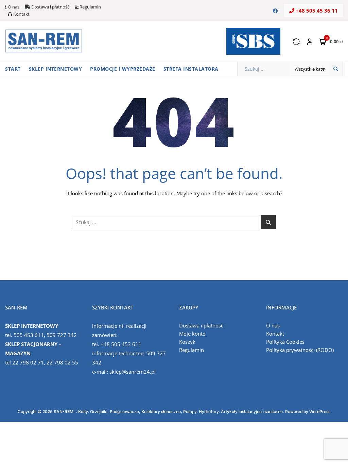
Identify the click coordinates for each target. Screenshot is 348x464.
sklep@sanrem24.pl (132, 371)
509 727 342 (62, 335)
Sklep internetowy (55, 69)
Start (13, 69)
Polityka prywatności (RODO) (300, 349)
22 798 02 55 (62, 362)
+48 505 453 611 (121, 344)
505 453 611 (29, 335)
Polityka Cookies (285, 341)
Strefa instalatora (191, 69)
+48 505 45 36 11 (316, 10)
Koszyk (187, 341)
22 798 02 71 (28, 362)
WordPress (319, 411)
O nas (13, 7)
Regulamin (90, 7)
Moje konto (192, 333)
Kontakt (21, 14)
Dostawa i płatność (49, 7)
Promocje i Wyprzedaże (122, 69)
